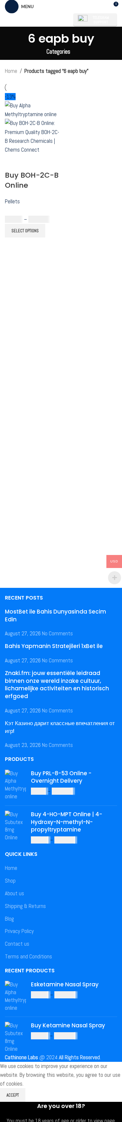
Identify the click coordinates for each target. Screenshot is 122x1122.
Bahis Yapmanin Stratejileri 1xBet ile (54, 646)
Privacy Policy (19, 931)
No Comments (57, 633)
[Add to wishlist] (48, 162)
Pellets (12, 201)
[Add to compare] (13, 162)
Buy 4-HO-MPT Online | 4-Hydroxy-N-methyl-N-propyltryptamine (66, 822)
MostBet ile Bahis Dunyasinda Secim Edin (55, 615)
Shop (10, 880)
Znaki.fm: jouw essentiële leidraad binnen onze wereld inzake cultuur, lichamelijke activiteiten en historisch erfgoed (57, 684)
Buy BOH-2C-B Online (32, 180)
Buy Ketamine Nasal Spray (68, 1025)
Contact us (17, 943)
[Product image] (32, 136)
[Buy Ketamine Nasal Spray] (15, 1037)
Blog (9, 918)
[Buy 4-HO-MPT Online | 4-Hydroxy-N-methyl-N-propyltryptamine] (15, 827)
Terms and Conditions (28, 956)
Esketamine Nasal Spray (65, 984)
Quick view (30, 162)
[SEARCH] (60, 20)
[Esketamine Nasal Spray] (15, 996)
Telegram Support (101, 20)
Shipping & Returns (25, 906)
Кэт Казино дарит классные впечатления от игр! (60, 727)
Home (11, 70)
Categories (58, 52)
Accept (13, 1095)
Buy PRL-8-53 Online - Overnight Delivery (61, 777)
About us (14, 893)
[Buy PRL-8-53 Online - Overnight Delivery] (15, 785)
